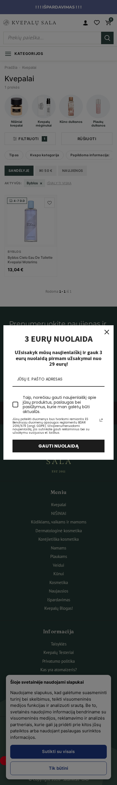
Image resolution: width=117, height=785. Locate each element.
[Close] (107, 332)
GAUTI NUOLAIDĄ (58, 446)
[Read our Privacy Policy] (101, 420)
